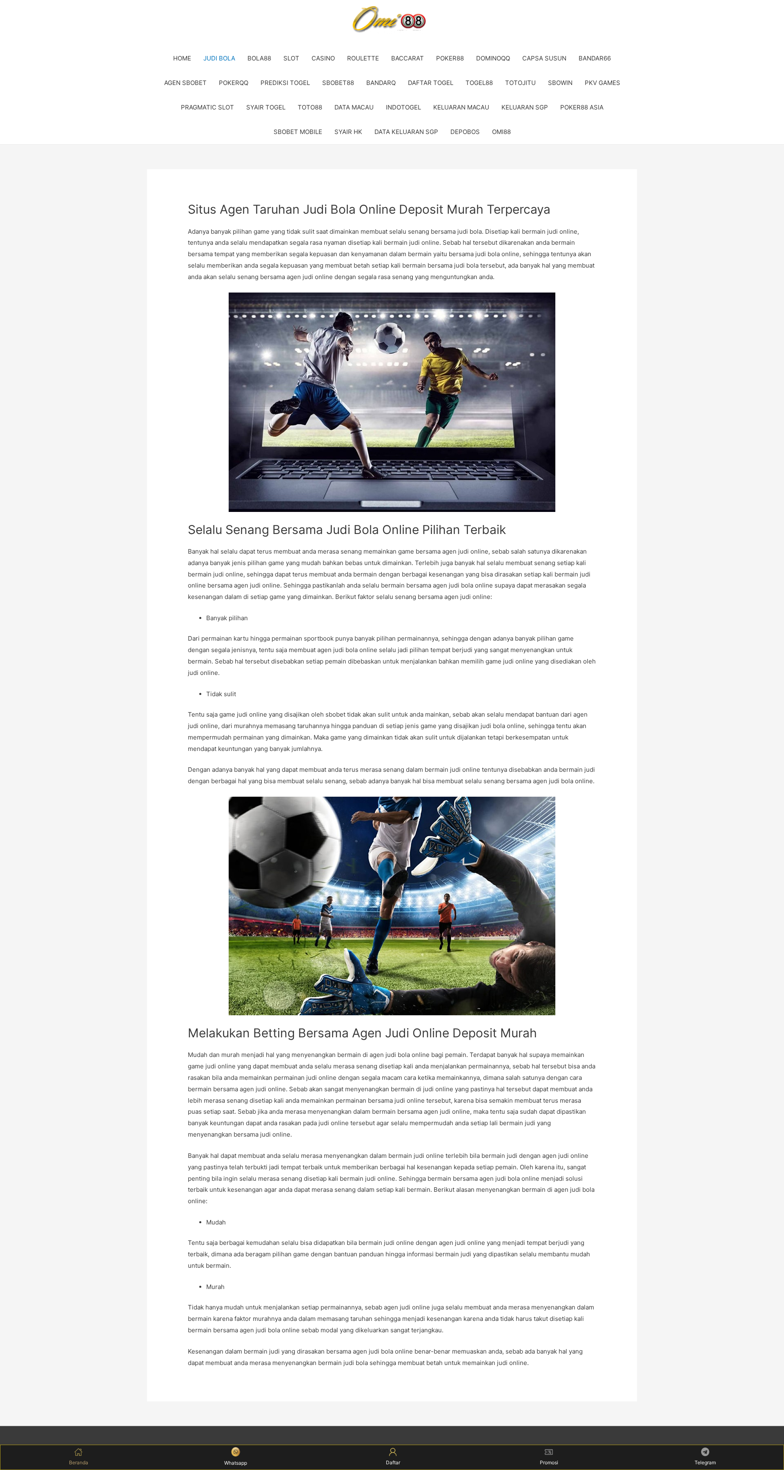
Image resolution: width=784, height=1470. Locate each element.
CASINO (323, 58)
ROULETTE (363, 58)
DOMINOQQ (493, 58)
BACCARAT (407, 58)
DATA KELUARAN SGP (406, 132)
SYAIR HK (348, 132)
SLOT (291, 58)
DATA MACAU (354, 107)
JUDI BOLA (219, 58)
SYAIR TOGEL (265, 107)
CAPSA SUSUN (544, 58)
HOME (182, 58)
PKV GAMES (602, 83)
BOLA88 (259, 58)
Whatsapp (235, 1463)
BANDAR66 (595, 58)
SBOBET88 (338, 83)
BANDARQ (381, 83)
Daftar (393, 1462)
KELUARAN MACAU (461, 107)
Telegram (705, 1462)
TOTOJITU (520, 83)
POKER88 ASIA (582, 107)
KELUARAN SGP (524, 107)
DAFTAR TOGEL (430, 83)
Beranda (78, 1462)
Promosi (549, 1462)
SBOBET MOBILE (298, 132)
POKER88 (450, 58)
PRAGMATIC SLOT (207, 107)
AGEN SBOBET (185, 83)
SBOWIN (560, 83)
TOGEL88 (479, 83)
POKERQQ (233, 83)
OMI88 (501, 132)
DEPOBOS (465, 132)
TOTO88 (310, 107)
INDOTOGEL (403, 107)
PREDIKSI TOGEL (285, 83)
